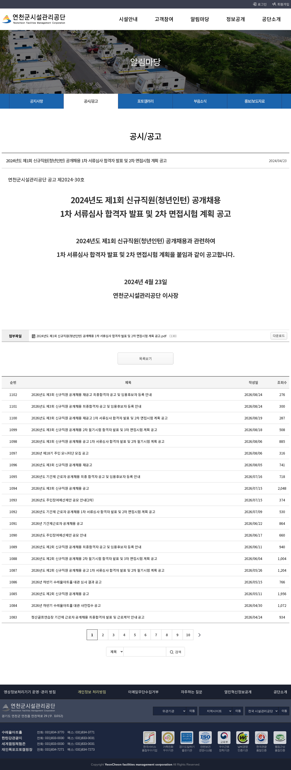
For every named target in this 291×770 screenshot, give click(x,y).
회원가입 (283, 4)
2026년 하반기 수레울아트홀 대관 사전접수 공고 (66, 605)
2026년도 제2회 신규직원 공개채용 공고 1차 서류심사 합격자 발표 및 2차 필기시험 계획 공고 (97, 570)
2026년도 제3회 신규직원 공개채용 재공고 (61, 464)
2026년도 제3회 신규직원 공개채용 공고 (60, 488)
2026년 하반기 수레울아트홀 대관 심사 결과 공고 (66, 581)
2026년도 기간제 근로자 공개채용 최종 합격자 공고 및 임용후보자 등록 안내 (85, 476)
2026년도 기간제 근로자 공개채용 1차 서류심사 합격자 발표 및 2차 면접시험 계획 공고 (93, 511)
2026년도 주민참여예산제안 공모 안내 (58, 535)
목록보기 (145, 358)
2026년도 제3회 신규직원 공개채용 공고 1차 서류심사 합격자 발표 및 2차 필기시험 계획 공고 (97, 441)
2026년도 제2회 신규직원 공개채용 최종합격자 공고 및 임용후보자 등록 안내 (86, 546)
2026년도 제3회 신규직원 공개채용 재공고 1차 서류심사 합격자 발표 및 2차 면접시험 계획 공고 (99, 417)
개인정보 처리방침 (92, 692)
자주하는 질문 (191, 692)
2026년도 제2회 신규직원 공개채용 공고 (60, 593)
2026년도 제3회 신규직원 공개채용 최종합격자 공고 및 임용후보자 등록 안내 (86, 406)
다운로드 (279, 335)
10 (188, 634)
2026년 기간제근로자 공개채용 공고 (57, 523)
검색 (178, 651)
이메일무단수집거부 (143, 692)
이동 (192, 711)
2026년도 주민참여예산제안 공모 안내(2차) (62, 499)
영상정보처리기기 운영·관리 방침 (30, 692)
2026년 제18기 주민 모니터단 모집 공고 (60, 453)
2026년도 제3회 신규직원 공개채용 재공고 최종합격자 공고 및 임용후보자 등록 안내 (91, 394)
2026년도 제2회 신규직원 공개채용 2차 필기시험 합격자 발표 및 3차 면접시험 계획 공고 (94, 558)
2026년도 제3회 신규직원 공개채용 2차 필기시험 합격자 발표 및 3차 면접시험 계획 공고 (94, 429)
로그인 (262, 4)
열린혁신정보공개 (238, 692)
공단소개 (280, 692)
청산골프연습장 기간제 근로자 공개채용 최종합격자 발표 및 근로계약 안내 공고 (87, 617)
